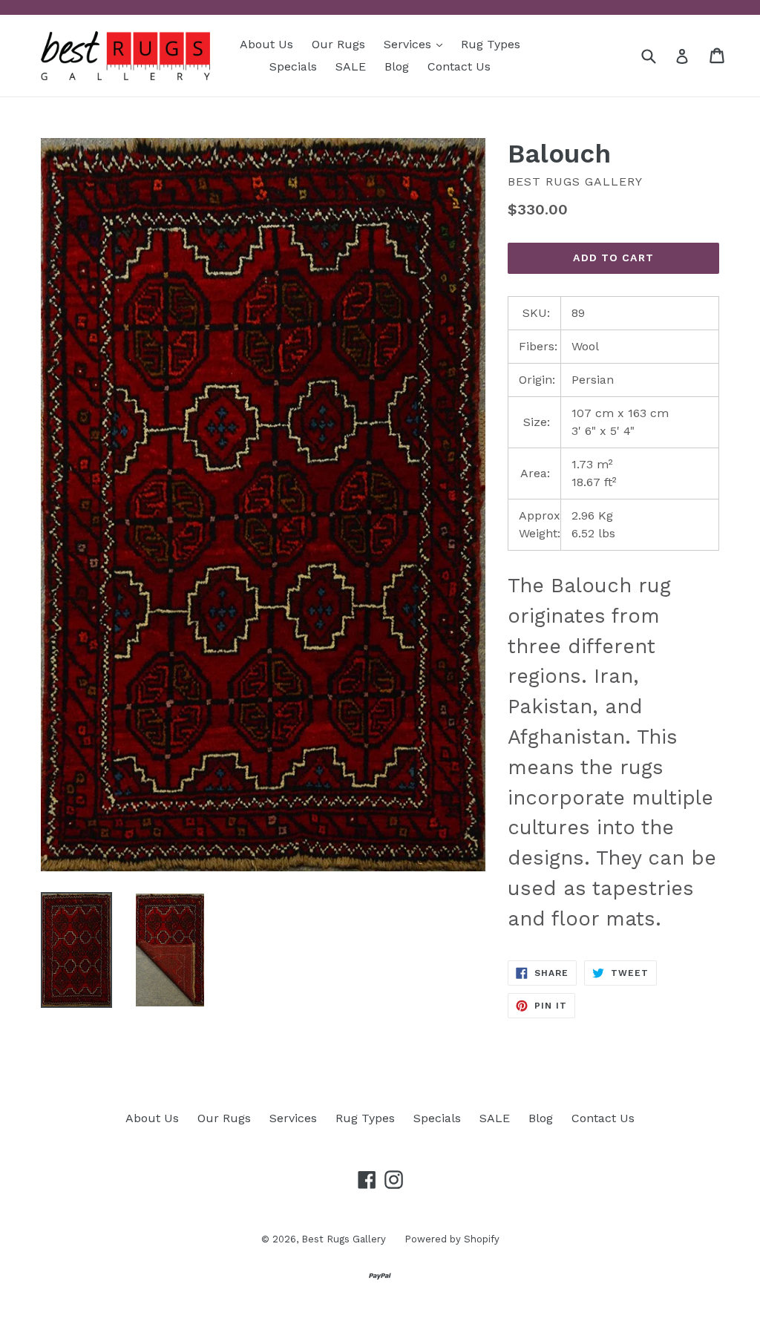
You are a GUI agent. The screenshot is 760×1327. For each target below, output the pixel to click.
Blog (396, 66)
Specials (293, 66)
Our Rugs (338, 44)
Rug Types (490, 44)
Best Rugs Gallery (343, 1239)
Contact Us (459, 66)
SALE (350, 66)
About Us (266, 44)
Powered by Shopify (451, 1239)
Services (417, 43)
